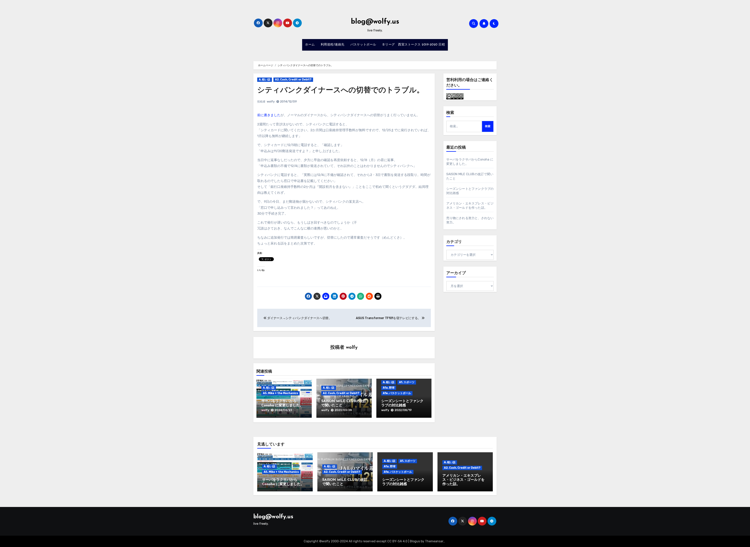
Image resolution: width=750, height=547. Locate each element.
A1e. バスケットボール (397, 393)
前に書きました (268, 115)
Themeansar (434, 541)
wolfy (271, 101)
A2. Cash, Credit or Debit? (293, 79)
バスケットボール (363, 44)
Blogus (415, 541)
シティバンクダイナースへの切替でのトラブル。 (340, 90)
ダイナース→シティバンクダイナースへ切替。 (299, 318)
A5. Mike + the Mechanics (280, 393)
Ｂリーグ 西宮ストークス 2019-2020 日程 (413, 44)
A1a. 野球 (389, 387)
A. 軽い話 (264, 79)
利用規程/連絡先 (333, 44)
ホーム (310, 44)
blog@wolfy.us (375, 21)
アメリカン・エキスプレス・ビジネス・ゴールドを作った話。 (463, 480)
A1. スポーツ (406, 382)
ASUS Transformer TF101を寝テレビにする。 (388, 318)
